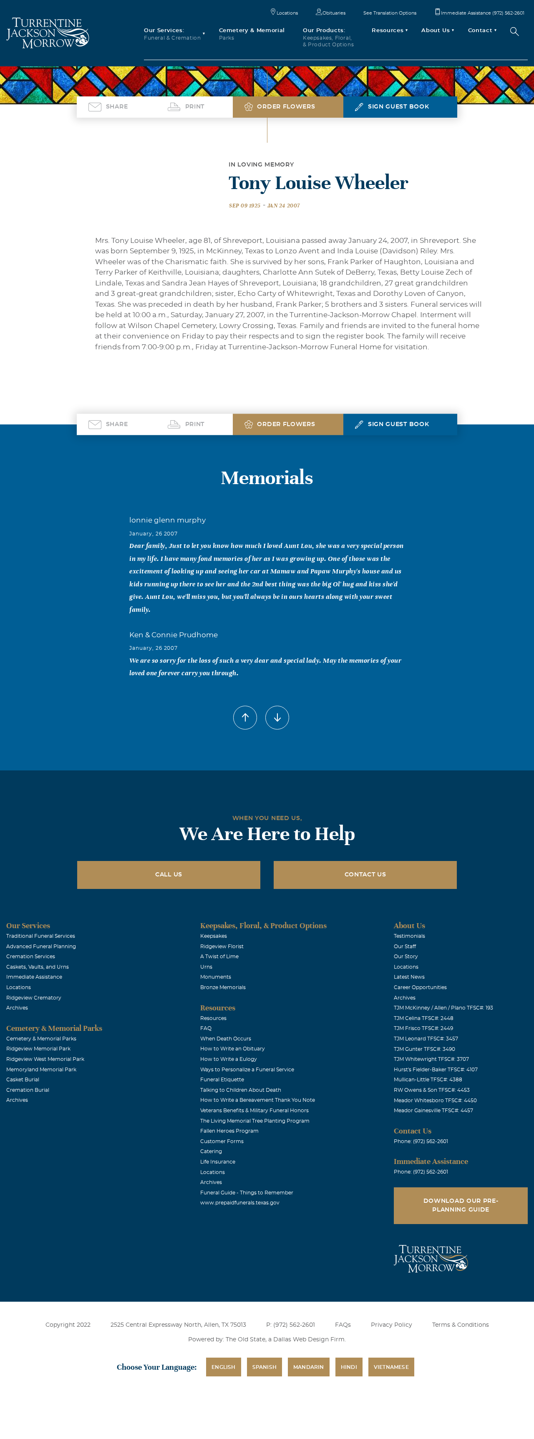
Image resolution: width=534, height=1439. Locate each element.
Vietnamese (391, 1367)
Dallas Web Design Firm (309, 1340)
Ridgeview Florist (222, 946)
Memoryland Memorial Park (41, 1069)
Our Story (406, 956)
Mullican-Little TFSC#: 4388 (428, 1079)
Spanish (264, 1367)
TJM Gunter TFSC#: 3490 (424, 1049)
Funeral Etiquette (222, 1079)
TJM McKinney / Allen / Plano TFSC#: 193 (443, 1007)
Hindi (349, 1367)
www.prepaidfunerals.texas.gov (240, 1202)
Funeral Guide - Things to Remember (246, 1192)
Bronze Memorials (223, 987)
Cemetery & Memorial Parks (41, 1038)
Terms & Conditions (460, 1325)
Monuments (215, 977)
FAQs (343, 1325)
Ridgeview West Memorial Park (45, 1059)
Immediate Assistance (34, 977)
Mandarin (308, 1367)
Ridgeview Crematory (33, 997)
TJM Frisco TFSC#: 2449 (423, 1028)
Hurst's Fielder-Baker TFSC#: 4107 (436, 1069)
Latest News (409, 977)
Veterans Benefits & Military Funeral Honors (254, 1110)
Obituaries (333, 13)
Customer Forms (222, 1141)
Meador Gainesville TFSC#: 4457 (433, 1110)
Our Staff (405, 946)
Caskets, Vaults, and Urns (37, 966)
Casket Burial (22, 1079)
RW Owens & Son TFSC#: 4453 (432, 1090)
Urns (206, 966)
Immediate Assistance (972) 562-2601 (482, 13)
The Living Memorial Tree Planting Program (255, 1120)
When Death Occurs (225, 1038)
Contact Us (365, 875)
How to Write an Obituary (232, 1048)
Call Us (168, 875)
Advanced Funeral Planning (41, 946)
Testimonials (409, 936)
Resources (213, 1018)
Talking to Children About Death (240, 1090)
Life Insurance (217, 1161)
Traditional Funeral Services (40, 936)
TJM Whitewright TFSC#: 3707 (431, 1059)
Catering (211, 1151)
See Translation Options (389, 13)
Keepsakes (213, 936)
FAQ (206, 1028)
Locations (287, 13)
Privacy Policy (391, 1325)
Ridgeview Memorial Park (38, 1048)
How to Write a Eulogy (228, 1059)
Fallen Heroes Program (229, 1131)
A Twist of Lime (219, 956)
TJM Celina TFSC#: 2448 (423, 1018)
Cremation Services (30, 956)
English (223, 1367)
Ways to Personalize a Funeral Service (247, 1069)
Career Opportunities (420, 987)
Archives (17, 1007)
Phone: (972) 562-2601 (421, 1141)
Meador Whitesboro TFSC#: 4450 (435, 1100)
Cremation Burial (27, 1090)
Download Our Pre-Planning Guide (461, 1205)
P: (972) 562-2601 (290, 1325)
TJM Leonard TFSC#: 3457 (426, 1038)
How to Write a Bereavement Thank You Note (257, 1100)
